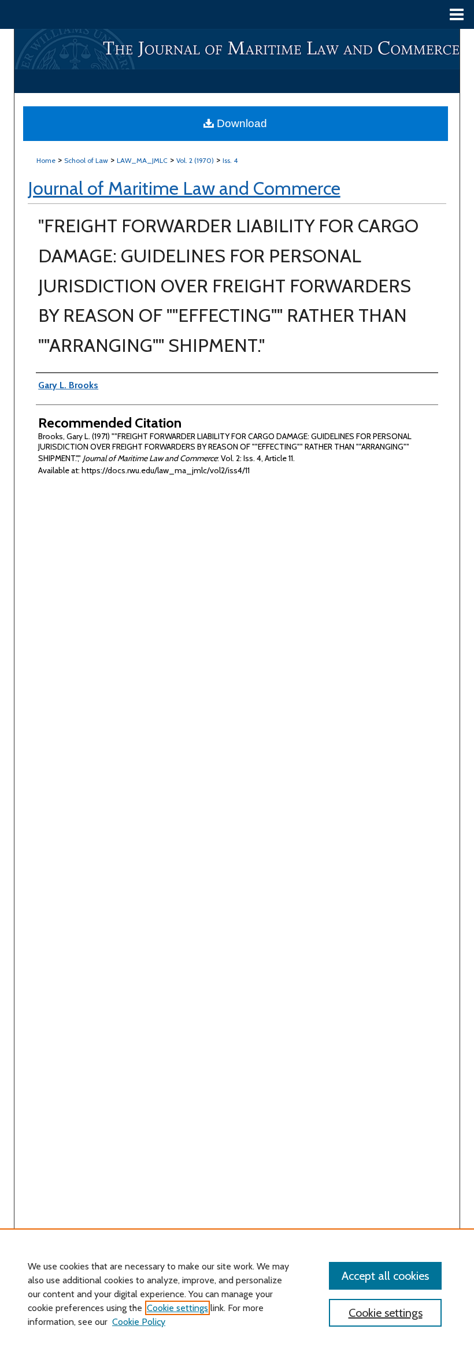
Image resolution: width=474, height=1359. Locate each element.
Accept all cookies (385, 1276)
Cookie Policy (138, 1321)
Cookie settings (177, 1307)
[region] (237, 1293)
